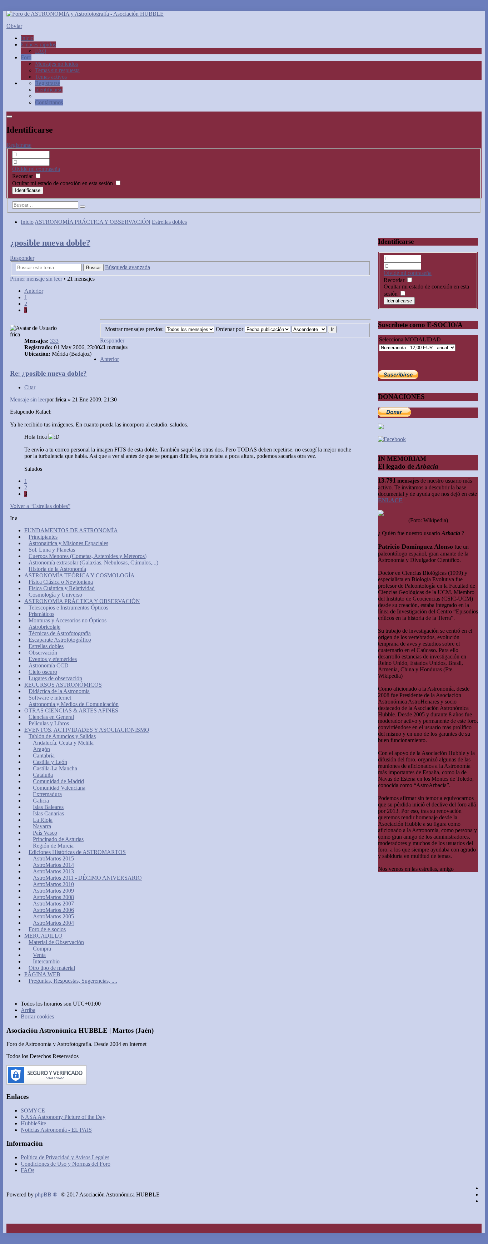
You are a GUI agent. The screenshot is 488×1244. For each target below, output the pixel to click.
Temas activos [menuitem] (51, 77)
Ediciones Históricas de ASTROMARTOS (77, 852)
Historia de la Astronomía (57, 569)
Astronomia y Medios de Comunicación (74, 704)
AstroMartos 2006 (53, 910)
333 (54, 341)
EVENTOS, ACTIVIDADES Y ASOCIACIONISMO (86, 730)
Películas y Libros (49, 723)
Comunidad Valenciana (59, 788)
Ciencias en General (51, 717)
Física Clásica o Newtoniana (61, 582)
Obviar (14, 26)
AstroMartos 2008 (53, 897)
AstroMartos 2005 (53, 916)
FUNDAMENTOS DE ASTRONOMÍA (71, 530)
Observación (43, 653)
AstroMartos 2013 (53, 871)
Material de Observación (56, 942)
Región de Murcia (53, 846)
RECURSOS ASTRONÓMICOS (63, 685)
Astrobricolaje (44, 627)
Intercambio (46, 961)
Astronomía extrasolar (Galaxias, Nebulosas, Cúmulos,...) (93, 562)
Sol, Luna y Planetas (52, 550)
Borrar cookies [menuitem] (37, 1016)
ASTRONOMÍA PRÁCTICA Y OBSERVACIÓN (92, 222)
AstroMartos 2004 (53, 923)
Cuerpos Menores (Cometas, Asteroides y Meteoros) (87, 556)
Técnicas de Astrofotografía (60, 633)
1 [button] (25, 297)
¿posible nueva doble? (50, 242)
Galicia (41, 801)
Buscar (93, 267)
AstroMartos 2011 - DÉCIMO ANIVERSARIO (87, 878)
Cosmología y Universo (55, 595)
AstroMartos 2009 (53, 891)
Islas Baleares (48, 807)
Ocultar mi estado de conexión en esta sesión (63, 183)
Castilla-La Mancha (55, 768)
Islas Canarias (48, 813)
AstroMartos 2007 (53, 903)
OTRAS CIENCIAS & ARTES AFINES (71, 710)
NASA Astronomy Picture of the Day (63, 1117)
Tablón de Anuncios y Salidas (62, 736)
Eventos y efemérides (53, 659)
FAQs (27, 1170)
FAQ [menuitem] (40, 51)
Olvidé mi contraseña (36, 169)
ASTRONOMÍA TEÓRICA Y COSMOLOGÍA (79, 575)
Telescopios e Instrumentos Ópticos (68, 607)
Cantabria (44, 755)
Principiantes (43, 537)
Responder (22, 258)
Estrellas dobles (169, 222)
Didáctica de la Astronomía (59, 691)
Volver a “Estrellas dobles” (40, 506)
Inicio (27, 222)
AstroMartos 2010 (53, 884)
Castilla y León (50, 762)
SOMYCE (33, 1110)
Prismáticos (41, 614)
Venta (39, 955)
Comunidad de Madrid (58, 781)
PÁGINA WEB (42, 974)
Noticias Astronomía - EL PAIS (56, 1130)
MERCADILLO (43, 936)
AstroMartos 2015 (53, 858)
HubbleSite (33, 1123)
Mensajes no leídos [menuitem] (56, 64)
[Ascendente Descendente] (309, 329)
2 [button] (25, 304)
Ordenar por (230, 329)
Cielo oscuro (43, 672)
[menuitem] (47, 83)
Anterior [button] (33, 291)
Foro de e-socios (47, 929)
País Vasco (45, 833)
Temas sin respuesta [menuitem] (57, 70)
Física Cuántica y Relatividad (62, 588)
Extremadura (47, 794)
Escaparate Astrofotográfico (60, 640)
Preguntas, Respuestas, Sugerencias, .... (73, 981)
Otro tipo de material (52, 968)
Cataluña (43, 775)
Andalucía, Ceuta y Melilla (63, 743)
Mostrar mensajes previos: (135, 329)
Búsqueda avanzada (127, 267)
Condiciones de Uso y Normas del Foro (65, 1164)
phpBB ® (46, 1194)
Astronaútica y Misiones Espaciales (68, 543)
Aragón (41, 749)
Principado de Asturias (58, 839)
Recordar (23, 176)
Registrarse (18, 145)
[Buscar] (82, 207)
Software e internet (50, 698)
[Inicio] (85, 14)
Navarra (42, 826)
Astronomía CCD (49, 665)
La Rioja (43, 820)
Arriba (28, 1010)
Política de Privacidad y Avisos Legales (65, 1157)
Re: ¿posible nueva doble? (48, 373)
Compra (42, 949)
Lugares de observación (55, 678)
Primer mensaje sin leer (36, 279)
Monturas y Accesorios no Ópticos (67, 620)
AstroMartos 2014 (53, 865)
